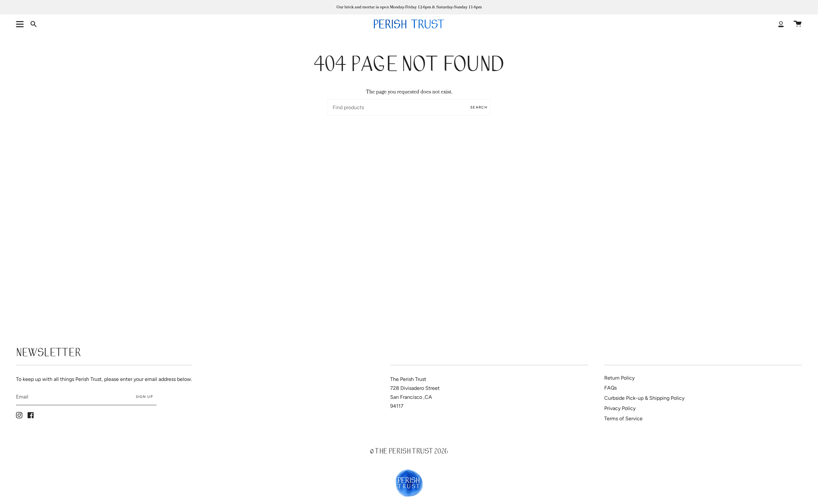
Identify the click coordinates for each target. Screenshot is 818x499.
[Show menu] (21, 24)
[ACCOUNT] (780, 24)
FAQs (610, 388)
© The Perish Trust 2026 (409, 452)
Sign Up (144, 397)
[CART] (797, 24)
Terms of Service (623, 418)
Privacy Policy (620, 408)
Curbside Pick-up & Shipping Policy (644, 398)
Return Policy (619, 378)
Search (478, 107)
